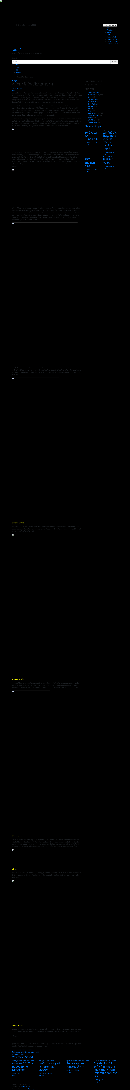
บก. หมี (17, 49)
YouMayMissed (93, 115)
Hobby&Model (112, 37)
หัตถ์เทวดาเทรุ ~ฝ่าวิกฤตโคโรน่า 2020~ (50, 1066)
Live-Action (92, 104)
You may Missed (22, 1057)
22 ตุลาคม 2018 (17, 88)
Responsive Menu (110, 25)
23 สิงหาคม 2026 (91, 143)
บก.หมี (14, 91)
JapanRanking (112, 39)
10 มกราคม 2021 (18, 1073)
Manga (109, 32)
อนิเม (108, 35)
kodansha (29, 1050)
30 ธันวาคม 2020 (45, 1073)
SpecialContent (112, 41)
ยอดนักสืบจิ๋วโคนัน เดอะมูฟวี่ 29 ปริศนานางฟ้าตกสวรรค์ (110, 140)
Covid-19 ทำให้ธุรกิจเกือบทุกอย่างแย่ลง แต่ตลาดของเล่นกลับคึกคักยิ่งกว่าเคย (105, 1070)
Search (14, 58)
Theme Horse (25, 1087)
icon (89, 97)
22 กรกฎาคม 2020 (100, 1080)
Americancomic (112, 44)
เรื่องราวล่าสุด (93, 126)
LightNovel (92, 102)
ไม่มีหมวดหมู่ (92, 122)
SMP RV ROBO (108, 161)
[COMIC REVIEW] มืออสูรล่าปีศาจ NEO (25, 1052)
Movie (90, 108)
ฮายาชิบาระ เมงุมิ (18, 1054)
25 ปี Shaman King (90, 162)
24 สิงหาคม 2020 (72, 1070)
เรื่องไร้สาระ (92, 120)
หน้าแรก (109, 28)
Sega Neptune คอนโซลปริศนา (75, 1065)
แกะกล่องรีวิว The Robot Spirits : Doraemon (22, 1066)
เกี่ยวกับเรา (110, 30)
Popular (91, 111)
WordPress (31, 1089)
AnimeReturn (21, 1050)
